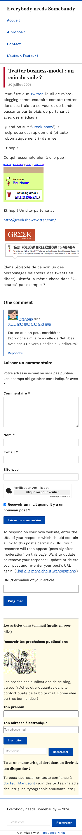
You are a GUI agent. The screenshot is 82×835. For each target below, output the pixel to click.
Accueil (13, 20)
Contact (14, 44)
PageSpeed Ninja (53, 832)
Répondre (15, 353)
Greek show (42, 127)
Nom (9, 435)
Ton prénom (13, 707)
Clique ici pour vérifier (42, 492)
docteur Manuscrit (19, 783)
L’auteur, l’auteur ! (22, 56)
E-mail (10, 452)
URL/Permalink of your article (28, 580)
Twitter (36, 94)
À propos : (16, 32)
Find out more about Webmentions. (46, 571)
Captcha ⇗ (60, 496)
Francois (26, 319)
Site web (11, 469)
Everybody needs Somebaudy (41, 8)
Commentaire (16, 393)
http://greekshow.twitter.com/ (29, 220)
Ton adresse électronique (25, 723)
